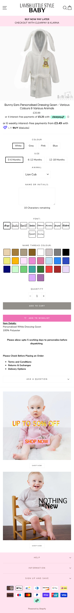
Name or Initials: (37, 184)
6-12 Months (35, 159)
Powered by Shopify (37, 608)
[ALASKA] (49, 226)
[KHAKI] (41, 269)
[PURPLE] (41, 278)
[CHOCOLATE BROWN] (24, 252)
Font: (37, 219)
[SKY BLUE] (57, 261)
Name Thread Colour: (37, 245)
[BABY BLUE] (49, 261)
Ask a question (37, 379)
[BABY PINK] (24, 261)
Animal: (37, 167)
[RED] (49, 269)
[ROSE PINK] (41, 261)
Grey (31, 145)
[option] (37, 21)
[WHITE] (41, 252)
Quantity (37, 289)
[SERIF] (24, 226)
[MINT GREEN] (15, 269)
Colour (37, 139)
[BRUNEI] (57, 226)
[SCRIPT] (7, 226)
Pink (43, 145)
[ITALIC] (15, 226)
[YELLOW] (7, 261)
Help (37, 557)
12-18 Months (57, 159)
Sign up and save (37, 578)
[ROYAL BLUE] (66, 261)
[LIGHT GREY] (49, 252)
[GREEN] (24, 269)
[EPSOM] (32, 234)
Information (37, 568)
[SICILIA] (41, 234)
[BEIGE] (7, 252)
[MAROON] (57, 269)
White (18, 145)
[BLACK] (66, 252)
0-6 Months (14, 159)
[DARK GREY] (57, 252)
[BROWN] (15, 252)
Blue (55, 145)
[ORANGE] (15, 261)
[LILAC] (32, 278)
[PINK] (32, 261)
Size (37, 153)
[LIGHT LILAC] (66, 269)
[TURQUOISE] (32, 269)
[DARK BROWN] (32, 252)
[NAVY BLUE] (7, 269)
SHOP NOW (37, 466)
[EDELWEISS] (41, 226)
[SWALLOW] (32, 226)
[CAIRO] (66, 226)
